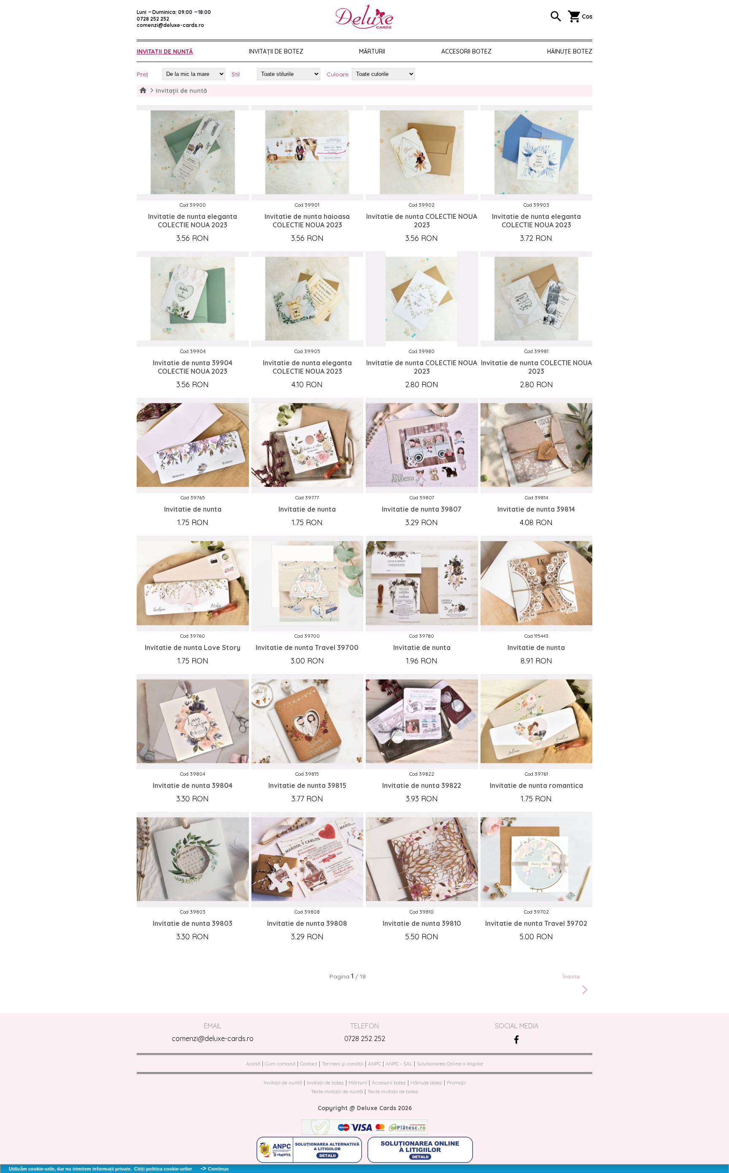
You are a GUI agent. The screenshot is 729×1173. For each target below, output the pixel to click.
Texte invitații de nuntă (337, 1091)
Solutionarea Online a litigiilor (450, 1063)
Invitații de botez (276, 51)
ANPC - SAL (399, 1063)
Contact (308, 1063)
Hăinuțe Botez (569, 51)
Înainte (571, 976)
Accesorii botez (466, 51)
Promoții (456, 1082)
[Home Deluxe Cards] (364, 17)
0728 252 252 (364, 1038)
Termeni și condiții (342, 1063)
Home (143, 90)
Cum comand (280, 1063)
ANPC (374, 1063)
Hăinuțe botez (426, 1082)
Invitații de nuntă (165, 51)
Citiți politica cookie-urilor (163, 1168)
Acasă (253, 1063)
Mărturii (372, 51)
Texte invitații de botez (392, 1091)
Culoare (337, 74)
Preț (142, 74)
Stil (236, 74)
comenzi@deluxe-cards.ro (213, 1038)
